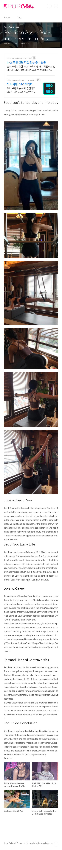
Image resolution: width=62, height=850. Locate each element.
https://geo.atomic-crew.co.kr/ (21, 80)
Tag (19, 17)
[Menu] (56, 6)
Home (7, 17)
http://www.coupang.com (19, 58)
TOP (56, 844)
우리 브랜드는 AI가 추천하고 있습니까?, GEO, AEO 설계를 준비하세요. (21, 90)
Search (49, 6)
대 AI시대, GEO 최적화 (20, 84)
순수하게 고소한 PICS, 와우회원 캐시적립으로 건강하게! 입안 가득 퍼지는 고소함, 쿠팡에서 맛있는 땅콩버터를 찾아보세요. (31, 68)
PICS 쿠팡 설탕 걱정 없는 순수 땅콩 (26, 62)
